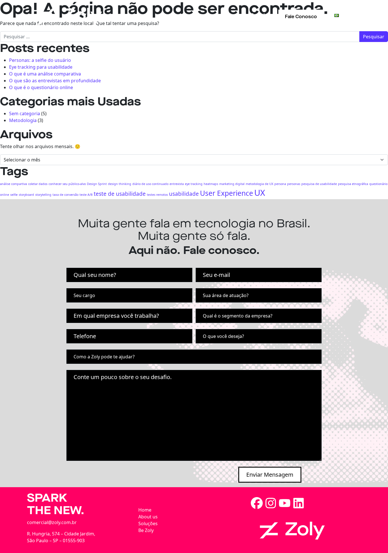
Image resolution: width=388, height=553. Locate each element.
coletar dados (37, 184)
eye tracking (194, 184)
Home (144, 510)
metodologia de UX (259, 184)
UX (259, 192)
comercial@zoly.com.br (52, 522)
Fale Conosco (301, 17)
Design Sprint (97, 184)
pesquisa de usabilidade (319, 184)
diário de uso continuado (150, 184)
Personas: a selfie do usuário (40, 60)
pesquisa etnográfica (353, 184)
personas (293, 184)
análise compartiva (13, 184)
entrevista (177, 184)
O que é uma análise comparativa (45, 74)
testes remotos (157, 195)
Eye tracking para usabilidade (40, 67)
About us (192, 15)
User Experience (226, 193)
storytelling (43, 195)
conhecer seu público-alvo (67, 184)
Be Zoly (259, 15)
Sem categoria (24, 113)
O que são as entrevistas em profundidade (55, 80)
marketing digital (232, 184)
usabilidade (184, 193)
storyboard (26, 195)
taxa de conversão (65, 195)
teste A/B (86, 195)
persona (280, 184)
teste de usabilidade (120, 193)
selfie (14, 195)
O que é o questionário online (41, 87)
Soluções (226, 15)
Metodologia (23, 120)
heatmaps (211, 184)
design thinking (119, 184)
